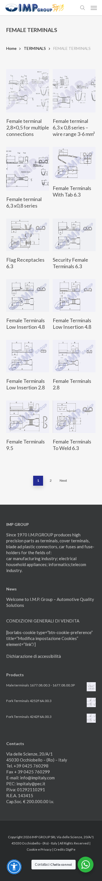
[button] (94, 7)
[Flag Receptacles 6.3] (27, 235)
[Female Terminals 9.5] (27, 416)
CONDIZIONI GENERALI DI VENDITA (42, 620)
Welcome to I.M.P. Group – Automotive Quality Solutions (50, 602)
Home (11, 48)
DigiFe (70, 849)
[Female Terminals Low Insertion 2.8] (27, 356)
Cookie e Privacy (39, 849)
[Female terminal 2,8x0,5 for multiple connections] (27, 90)
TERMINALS (35, 48)
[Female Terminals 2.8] (74, 356)
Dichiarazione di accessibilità (33, 656)
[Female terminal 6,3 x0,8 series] (27, 168)
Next (63, 480)
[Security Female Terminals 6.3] (74, 235)
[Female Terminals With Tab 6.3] (74, 163)
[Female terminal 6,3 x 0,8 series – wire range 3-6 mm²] (74, 90)
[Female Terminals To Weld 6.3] (74, 416)
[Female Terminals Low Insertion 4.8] (27, 295)
